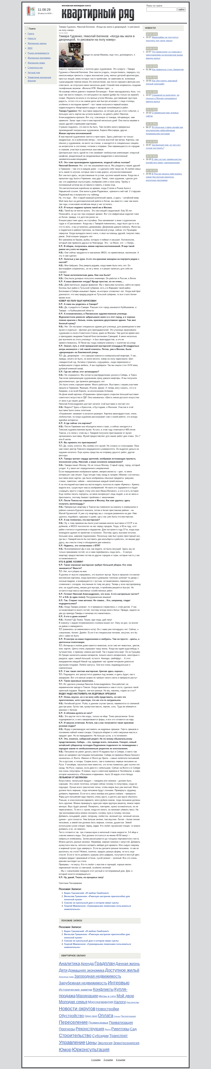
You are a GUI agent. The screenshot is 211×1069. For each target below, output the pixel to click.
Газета (31, 33)
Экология (104, 1043)
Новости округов (77, 1008)
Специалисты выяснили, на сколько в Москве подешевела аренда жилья (162, 98)
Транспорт (118, 1035)
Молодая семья (73, 1002)
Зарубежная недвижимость (83, 983)
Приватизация (121, 1023)
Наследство (132, 1002)
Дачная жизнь (127, 963)
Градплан (104, 963)
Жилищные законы (37, 43)
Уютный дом (34, 72)
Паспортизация (128, 1016)
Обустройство (71, 1016)
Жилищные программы (39, 58)
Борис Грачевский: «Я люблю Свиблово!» (86, 893)
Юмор (65, 1049)
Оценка (117, 1016)
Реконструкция (90, 1028)
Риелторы (120, 1029)
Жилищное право (36, 63)
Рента (108, 1029)
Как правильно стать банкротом (168, 69)
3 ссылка (120, 1060)
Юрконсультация (90, 1049)
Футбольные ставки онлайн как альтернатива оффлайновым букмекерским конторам (164, 130)
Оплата (105, 1015)
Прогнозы (67, 1029)
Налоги (120, 1002)
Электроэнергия (126, 1043)
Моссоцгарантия (100, 1002)
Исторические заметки (75, 989)
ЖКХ (30, 48)
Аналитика (69, 963)
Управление (72, 1042)
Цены (91, 1042)
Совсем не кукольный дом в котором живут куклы (91, 903)
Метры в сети (107, 996)
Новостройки (107, 1009)
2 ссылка (108, 1060)
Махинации (87, 996)
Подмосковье (98, 1022)
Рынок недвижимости (38, 53)
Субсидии (100, 1036)
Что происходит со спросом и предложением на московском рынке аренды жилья (164, 55)
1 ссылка (95, 1060)
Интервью (118, 982)
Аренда (87, 963)
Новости (150, 28)
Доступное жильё (122, 970)
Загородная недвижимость (97, 976)
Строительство (75, 1035)
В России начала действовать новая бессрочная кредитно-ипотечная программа (164, 177)
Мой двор (125, 996)
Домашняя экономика (86, 970)
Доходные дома (66, 977)
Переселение (73, 1022)
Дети (63, 970)
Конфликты (103, 989)
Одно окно (91, 1016)
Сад (133, 1029)
